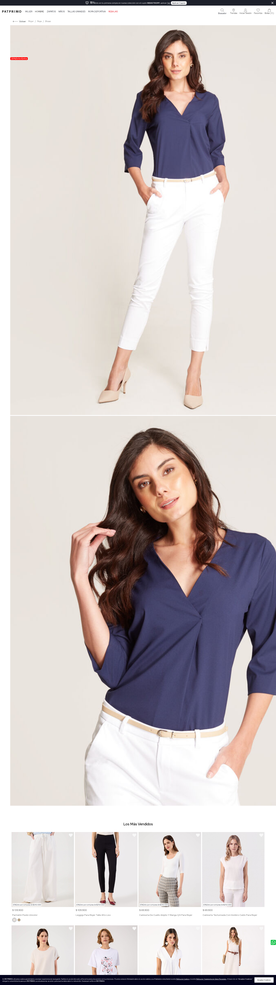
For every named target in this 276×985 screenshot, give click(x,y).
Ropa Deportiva (97, 11)
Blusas (48, 21)
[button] (233, 11)
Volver (22, 21)
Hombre (39, 11)
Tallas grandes (76, 11)
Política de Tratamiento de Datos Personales (211, 979)
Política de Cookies (182, 979)
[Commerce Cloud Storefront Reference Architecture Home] (11, 11)
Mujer (28, 11)
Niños (61, 11)
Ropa (39, 21)
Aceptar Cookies (264, 980)
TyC (168, 3)
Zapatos (51, 11)
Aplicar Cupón (178, 3)
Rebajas (113, 11)
